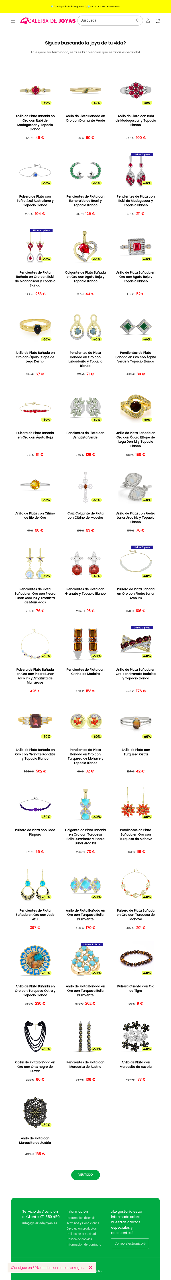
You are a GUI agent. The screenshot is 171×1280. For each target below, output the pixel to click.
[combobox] (110, 21)
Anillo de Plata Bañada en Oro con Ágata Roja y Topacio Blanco (135, 276)
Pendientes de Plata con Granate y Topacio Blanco (85, 591)
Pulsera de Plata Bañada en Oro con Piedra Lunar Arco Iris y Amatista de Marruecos (35, 676)
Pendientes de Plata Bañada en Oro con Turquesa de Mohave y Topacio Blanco (85, 756)
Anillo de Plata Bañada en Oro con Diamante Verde (85, 118)
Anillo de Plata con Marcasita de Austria (136, 1064)
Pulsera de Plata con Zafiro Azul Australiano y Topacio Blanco (35, 200)
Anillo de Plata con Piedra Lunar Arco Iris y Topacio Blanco (135, 517)
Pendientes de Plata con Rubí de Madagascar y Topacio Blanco (136, 200)
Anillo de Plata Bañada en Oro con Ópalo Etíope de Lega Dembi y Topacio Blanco (135, 439)
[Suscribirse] (144, 1243)
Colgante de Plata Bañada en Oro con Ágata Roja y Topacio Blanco (85, 276)
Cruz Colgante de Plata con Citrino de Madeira (85, 515)
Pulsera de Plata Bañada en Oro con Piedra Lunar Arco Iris (136, 593)
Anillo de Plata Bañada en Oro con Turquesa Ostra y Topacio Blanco (35, 990)
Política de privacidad (81, 1234)
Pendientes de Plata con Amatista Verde (85, 435)
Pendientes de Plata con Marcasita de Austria (85, 1064)
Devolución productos (82, 1228)
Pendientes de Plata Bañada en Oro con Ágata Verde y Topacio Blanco (136, 357)
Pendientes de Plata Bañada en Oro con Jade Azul (35, 914)
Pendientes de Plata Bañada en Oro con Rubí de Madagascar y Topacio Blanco (35, 279)
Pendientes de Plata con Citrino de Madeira (85, 672)
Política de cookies (79, 1239)
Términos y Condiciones (83, 1223)
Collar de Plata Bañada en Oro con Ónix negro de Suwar (35, 1066)
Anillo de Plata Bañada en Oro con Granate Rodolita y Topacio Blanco (136, 674)
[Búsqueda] (138, 20)
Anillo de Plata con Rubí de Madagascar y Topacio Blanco (136, 120)
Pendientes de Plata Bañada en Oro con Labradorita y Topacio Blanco (85, 359)
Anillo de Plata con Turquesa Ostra (136, 752)
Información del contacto (84, 1244)
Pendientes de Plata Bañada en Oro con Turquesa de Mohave (135, 834)
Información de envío (81, 1218)
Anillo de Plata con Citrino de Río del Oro (35, 515)
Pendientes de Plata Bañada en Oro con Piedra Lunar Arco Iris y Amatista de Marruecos (35, 595)
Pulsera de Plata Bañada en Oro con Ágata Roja (35, 435)
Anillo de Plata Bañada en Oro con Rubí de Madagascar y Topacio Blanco (35, 122)
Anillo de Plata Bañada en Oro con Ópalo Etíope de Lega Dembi (35, 357)
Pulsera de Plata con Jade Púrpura (35, 832)
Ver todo (85, 1174)
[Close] (90, 1267)
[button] (13, 21)
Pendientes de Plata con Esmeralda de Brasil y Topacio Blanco (85, 200)
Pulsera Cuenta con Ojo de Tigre (135, 988)
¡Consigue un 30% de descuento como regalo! (48, 1267)
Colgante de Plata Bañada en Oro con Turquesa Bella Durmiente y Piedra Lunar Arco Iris (85, 836)
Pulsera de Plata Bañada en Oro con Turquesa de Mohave (136, 914)
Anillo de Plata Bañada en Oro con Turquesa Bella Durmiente (85, 914)
